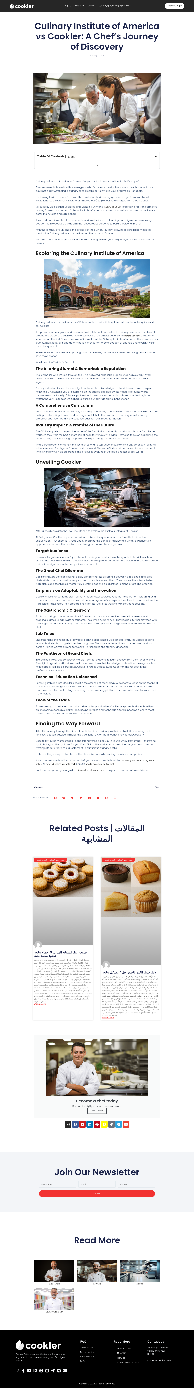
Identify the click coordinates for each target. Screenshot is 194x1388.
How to (121, 1357)
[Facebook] (75, 1124)
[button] (156, 156)
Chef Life (122, 1353)
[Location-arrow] (111, 1124)
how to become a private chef (60, 764)
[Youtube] (82, 1124)
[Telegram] (118, 1124)
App (66, 6)
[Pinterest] (97, 1124)
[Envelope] (126, 1124)
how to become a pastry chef (100, 764)
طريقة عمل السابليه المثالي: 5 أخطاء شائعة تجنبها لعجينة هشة (60, 954)
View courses (97, 1111)
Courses (91, 6)
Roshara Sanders (131, 336)
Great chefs (124, 1348)
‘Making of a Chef (112, 207)
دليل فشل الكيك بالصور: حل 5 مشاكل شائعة (129, 972)
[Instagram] (68, 1124)
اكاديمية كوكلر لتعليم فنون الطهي (115, 6)
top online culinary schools (91, 770)
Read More (40, 1004)
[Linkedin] (89, 1124)
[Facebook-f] (23, 1371)
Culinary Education (128, 1362)
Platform (79, 6)
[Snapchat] (104, 1124)
